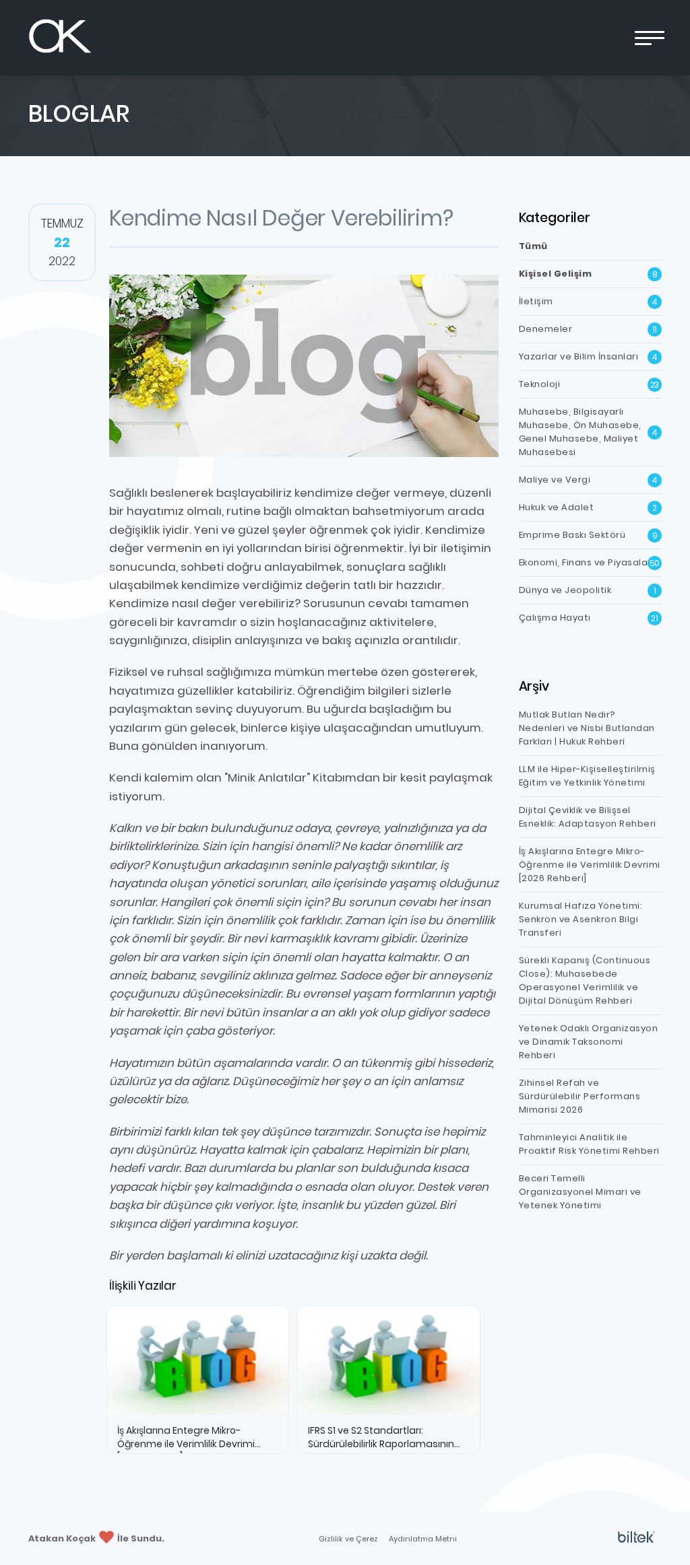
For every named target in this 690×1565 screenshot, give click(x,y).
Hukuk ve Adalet (588, 507)
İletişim (588, 301)
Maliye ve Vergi (588, 479)
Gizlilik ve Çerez (348, 1538)
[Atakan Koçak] (60, 38)
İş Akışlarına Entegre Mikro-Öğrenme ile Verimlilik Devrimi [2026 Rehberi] (589, 864)
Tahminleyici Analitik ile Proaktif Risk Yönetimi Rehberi (589, 1144)
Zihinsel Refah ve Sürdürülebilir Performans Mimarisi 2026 (580, 1096)
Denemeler (588, 328)
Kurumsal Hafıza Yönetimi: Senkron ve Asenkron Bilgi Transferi (581, 919)
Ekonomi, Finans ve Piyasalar (589, 562)
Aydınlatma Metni (423, 1538)
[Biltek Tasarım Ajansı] (636, 1538)
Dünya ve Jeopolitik (587, 590)
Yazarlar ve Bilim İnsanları (588, 356)
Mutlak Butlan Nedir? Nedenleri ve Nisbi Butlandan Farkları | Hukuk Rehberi (587, 728)
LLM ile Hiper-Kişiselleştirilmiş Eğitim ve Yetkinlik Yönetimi (587, 776)
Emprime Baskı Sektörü (588, 534)
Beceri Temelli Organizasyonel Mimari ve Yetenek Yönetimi (580, 1192)
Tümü (533, 246)
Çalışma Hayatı (588, 617)
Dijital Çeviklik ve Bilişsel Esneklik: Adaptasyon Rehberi (587, 817)
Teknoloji (589, 384)
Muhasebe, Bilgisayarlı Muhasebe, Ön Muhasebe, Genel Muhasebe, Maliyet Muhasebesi (588, 431)
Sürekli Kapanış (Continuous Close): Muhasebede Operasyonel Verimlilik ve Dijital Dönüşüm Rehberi (585, 980)
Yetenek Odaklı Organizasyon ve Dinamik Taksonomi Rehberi (588, 1042)
